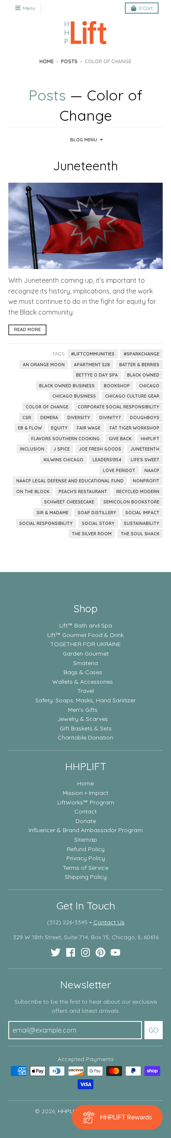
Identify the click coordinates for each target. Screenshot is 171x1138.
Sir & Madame (52, 512)
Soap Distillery (97, 512)
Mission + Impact (85, 793)
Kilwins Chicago (63, 460)
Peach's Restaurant (83, 491)
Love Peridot (119, 470)
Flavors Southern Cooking (65, 438)
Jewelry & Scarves (82, 719)
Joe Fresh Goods (100, 449)
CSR (26, 417)
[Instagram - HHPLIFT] (85, 952)
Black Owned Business (67, 386)
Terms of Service (85, 867)
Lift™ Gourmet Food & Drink (85, 635)
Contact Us (109, 922)
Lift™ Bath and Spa (85, 625)
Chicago (149, 386)
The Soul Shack (140, 534)
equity (59, 428)
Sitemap (85, 839)
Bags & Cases (83, 672)
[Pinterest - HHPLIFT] (100, 952)
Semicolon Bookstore (131, 502)
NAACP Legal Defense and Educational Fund (70, 481)
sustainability (141, 523)
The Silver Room (92, 534)
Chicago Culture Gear (132, 396)
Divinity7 (110, 417)
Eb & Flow (30, 428)
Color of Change (47, 407)
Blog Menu (83, 140)
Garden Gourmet (86, 653)
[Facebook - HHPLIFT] (71, 952)
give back (120, 438)
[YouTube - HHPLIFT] (115, 952)
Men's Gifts (83, 709)
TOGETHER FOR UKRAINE (85, 644)
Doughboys (144, 417)
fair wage (88, 428)
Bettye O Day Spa (97, 375)
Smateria (85, 663)
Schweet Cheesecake (69, 502)
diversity (78, 417)
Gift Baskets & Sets (86, 728)
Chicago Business (74, 396)
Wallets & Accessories (82, 681)
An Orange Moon (44, 364)
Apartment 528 (92, 364)
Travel (85, 690)
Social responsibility (46, 523)
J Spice (62, 449)
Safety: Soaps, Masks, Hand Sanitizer (85, 700)
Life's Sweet (145, 460)
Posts (69, 61)
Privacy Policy (85, 858)
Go (154, 1030)
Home (46, 61)
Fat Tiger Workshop (134, 428)
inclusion (32, 449)
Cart (146, 8)
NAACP (151, 470)
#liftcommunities (93, 354)
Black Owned (143, 375)
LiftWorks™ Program (85, 802)
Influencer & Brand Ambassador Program (86, 830)
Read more (27, 329)
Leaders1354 (107, 460)
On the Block (32, 491)
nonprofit (146, 481)
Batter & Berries (139, 364)
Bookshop (117, 386)
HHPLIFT (150, 438)
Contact (85, 811)
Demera (49, 417)
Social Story (98, 523)
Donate (86, 821)
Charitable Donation (85, 737)
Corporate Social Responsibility (118, 407)
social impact (142, 512)
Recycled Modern (137, 491)
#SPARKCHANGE (141, 354)
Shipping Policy (86, 876)
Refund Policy (86, 849)
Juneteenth (85, 166)
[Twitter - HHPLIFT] (56, 952)
